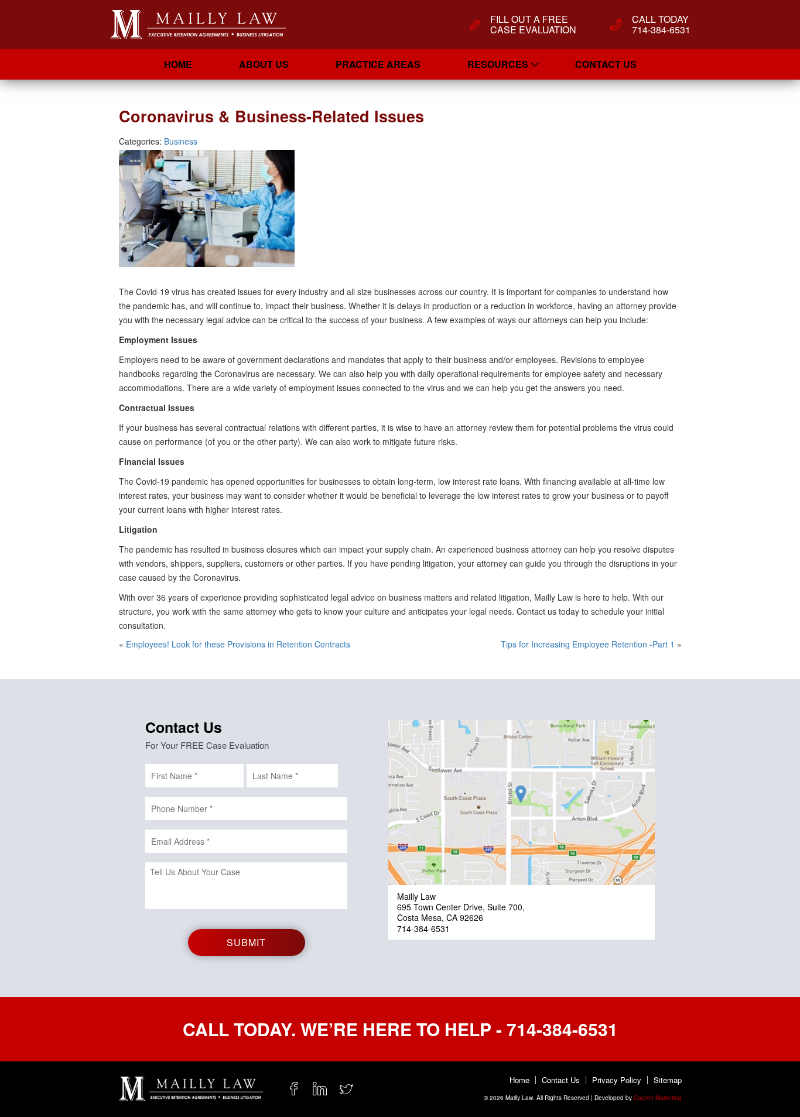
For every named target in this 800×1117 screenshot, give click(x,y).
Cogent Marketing (658, 1098)
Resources (497, 64)
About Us (264, 64)
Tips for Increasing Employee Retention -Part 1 (588, 644)
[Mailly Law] (198, 24)
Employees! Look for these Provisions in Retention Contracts (238, 644)
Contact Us (606, 64)
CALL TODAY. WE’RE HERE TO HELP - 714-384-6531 (400, 1029)
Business (180, 141)
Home (178, 64)
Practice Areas (378, 64)
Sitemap (668, 1080)
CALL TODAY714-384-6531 (661, 24)
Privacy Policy (616, 1080)
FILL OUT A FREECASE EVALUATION (533, 24)
